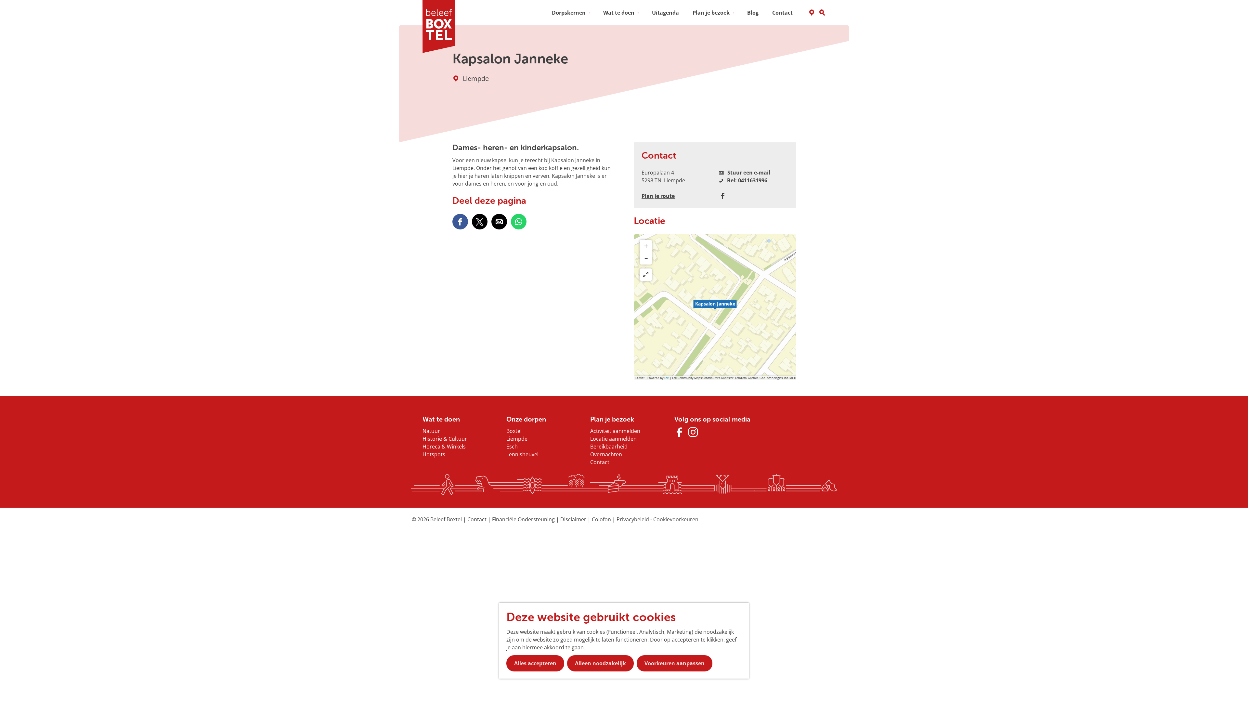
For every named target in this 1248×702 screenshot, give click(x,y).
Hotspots (433, 454)
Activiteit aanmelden (615, 431)
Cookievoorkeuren (675, 519)
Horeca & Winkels (444, 446)
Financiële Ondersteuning (524, 519)
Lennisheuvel (522, 454)
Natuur (431, 431)
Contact (599, 462)
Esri (666, 378)
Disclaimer (574, 519)
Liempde (516, 438)
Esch (512, 446)
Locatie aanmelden (613, 438)
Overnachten (606, 454)
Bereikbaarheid (609, 446)
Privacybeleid (633, 519)
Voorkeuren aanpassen (674, 663)
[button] (715, 307)
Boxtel (514, 431)
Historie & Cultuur (444, 438)
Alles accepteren (535, 663)
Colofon (602, 519)
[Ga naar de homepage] (441, 26)
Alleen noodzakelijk (600, 663)
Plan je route (658, 196)
